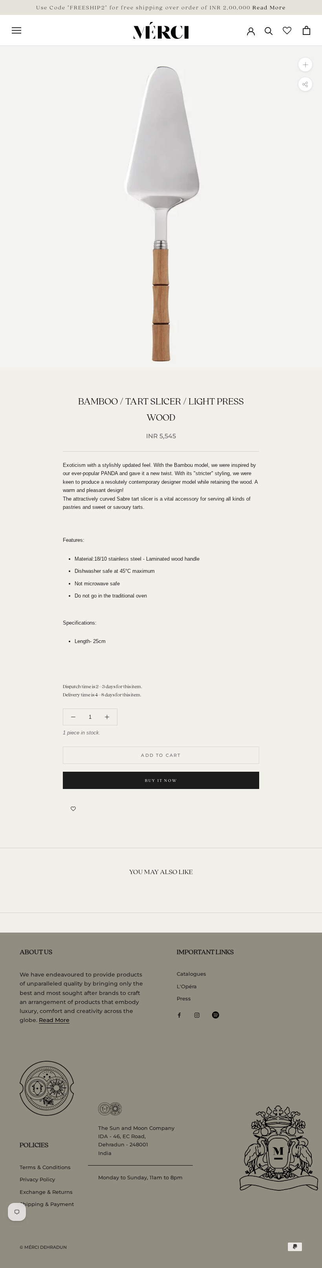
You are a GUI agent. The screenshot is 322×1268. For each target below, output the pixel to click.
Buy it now (161, 780)
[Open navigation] (16, 30)
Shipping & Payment (47, 1204)
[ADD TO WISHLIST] (73, 808)
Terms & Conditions (45, 1167)
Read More (269, 7)
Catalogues (191, 974)
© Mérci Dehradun (43, 1247)
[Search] (269, 30)
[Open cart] (306, 30)
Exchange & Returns (46, 1192)
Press (184, 998)
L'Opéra (187, 986)
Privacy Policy (37, 1179)
